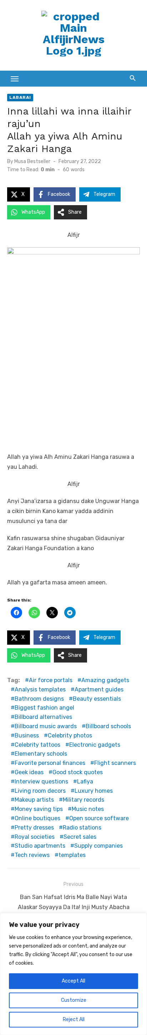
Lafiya (85, 781)
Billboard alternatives (43, 717)
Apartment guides (99, 689)
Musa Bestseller (32, 161)
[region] (73, 974)
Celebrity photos (70, 735)
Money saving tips (39, 809)
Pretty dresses (34, 827)
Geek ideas (29, 772)
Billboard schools (108, 726)
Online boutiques (37, 818)
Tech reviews (32, 855)
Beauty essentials (97, 698)
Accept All (73, 981)
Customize (73, 1000)
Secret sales (80, 836)
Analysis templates (40, 689)
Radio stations (82, 827)
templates (72, 855)
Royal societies (35, 836)
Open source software (99, 818)
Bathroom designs (39, 698)
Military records (83, 799)
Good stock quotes (77, 772)
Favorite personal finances (50, 763)
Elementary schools (41, 753)
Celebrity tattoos (37, 744)
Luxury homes (94, 790)
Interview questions (41, 781)
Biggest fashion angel (44, 707)
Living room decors (40, 790)
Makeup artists (34, 799)
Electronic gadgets (94, 744)
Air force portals (50, 680)
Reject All (74, 1019)
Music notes (88, 809)
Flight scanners (115, 763)
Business (27, 735)
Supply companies (98, 845)
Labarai (20, 97)
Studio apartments (40, 845)
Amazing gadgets (105, 680)
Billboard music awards (46, 726)
